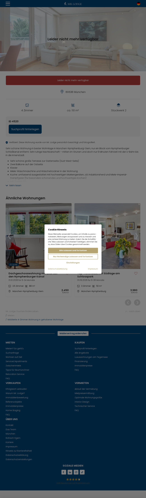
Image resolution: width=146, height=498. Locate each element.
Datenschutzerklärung (57, 269)
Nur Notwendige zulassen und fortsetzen (73, 256)
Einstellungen (73, 262)
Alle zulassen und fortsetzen (73, 250)
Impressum (93, 269)
